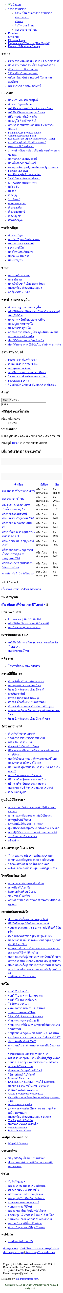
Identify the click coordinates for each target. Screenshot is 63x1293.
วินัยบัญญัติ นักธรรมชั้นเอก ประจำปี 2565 (32, 384)
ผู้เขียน (44, 484)
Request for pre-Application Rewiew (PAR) (31, 138)
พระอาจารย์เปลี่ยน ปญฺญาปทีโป (26, 319)
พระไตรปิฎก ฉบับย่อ (20, 104)
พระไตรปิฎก (15, 235)
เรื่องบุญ (12, 195)
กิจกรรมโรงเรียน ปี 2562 (22, 891)
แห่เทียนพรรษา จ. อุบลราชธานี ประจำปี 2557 (34, 1037)
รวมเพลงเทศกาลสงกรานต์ (23, 1202)
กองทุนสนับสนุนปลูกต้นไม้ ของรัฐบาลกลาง (33, 167)
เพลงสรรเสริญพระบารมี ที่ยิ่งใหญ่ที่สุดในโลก (34, 1058)
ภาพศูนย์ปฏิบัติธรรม (20, 819)
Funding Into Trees (18, 170)
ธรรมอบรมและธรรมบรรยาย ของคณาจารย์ (33, 61)
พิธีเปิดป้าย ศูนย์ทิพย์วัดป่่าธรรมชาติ (28, 923)
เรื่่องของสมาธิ (16, 211)
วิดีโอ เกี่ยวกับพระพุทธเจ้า (23, 73)
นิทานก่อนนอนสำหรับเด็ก (23, 1124)
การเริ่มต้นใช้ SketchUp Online (25, 823)
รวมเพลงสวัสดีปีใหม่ (20, 1206)
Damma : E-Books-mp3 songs (24, 46)
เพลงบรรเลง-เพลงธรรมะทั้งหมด (27, 1185)
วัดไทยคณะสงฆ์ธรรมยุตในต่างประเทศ (30, 855)
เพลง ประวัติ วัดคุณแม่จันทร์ (24, 85)
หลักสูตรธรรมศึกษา (19, 368)
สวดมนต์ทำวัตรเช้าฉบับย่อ (23, 746)
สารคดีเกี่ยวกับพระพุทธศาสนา (26, 681)
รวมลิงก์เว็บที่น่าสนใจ (20, 1241)
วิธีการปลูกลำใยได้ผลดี (21, 1074)
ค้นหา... (14, 400)
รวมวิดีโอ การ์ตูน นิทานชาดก (25, 995)
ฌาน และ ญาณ (17, 203)
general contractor (17, 1127)
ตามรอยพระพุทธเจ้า (20, 1104)
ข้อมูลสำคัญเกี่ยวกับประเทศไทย (26, 1158)
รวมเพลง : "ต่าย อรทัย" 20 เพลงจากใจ (30, 1219)
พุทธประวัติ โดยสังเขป (21, 146)
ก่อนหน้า (14, 589)
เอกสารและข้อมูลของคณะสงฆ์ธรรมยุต (31, 859)
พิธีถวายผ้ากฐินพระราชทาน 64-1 (27, 783)
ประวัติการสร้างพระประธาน (18, 490)
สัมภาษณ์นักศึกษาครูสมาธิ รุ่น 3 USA (30, 936)
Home (15, 442)
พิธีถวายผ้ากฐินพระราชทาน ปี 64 (27, 779)
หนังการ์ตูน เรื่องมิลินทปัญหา (25, 287)
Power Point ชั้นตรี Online (22, 359)
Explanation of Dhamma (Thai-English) (29, 43)
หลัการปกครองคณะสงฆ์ (22, 158)
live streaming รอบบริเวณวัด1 (24, 619)
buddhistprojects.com (26, 1278)
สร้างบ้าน (13, 840)
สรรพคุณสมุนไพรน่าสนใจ (23, 1190)
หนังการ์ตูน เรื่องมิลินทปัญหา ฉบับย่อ (29, 1116)
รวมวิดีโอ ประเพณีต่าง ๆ (22, 999)
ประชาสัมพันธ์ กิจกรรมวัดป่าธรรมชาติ (30, 787)
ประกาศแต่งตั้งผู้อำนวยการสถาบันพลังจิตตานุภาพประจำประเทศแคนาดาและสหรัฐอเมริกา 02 (34, 969)
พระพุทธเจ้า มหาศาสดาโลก (24, 685)
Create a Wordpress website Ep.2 (25, 1093)
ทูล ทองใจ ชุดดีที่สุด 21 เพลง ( (25, 1223)
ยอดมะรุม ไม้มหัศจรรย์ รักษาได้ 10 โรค (31, 1215)
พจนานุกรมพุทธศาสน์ (21, 243)
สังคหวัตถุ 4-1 (16, 220)
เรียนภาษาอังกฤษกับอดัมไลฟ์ (25, 1070)
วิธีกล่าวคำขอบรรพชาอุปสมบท (26, 738)
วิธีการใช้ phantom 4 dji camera (25, 1016)
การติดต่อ (13, 36)
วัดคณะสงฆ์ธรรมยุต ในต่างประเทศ (28, 864)
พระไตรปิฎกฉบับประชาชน (24, 239)
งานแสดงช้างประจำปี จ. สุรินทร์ (26, 1008)
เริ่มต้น (5, 589)
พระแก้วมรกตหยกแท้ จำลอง (24, 775)
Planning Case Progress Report (24, 132)
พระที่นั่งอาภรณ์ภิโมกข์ (22, 163)
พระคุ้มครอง (10, 1248)
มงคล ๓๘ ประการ (18, 256)
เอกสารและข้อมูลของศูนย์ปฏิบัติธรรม (30, 815)
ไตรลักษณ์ (14, 199)
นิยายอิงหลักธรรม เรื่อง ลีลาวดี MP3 (29, 718)
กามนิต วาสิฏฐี (16, 693)
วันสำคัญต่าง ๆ (17, 1181)
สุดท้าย (37, 589)
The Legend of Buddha (20, 1120)
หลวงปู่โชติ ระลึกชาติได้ (22, 120)
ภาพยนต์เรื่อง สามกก (20, 1066)
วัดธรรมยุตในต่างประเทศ (40, 1252)
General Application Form (22, 135)
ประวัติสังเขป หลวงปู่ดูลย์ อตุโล (26, 340)
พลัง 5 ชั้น (13, 186)
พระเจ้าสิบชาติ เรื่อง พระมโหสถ (26, 283)
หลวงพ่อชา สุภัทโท (19, 328)
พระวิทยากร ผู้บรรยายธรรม (24, 627)
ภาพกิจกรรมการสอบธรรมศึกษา (27, 372)
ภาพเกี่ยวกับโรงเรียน (20, 887)
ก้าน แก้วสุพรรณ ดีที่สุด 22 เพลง (26, 1227)
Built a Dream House (19, 1130)
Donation (13, 33)
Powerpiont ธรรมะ (18, 380)
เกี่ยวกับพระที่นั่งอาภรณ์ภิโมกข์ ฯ (23, 604)
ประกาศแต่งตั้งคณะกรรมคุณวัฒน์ (28, 919)
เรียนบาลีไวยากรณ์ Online (23, 364)
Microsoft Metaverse (19, 1078)
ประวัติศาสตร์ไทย (18, 650)
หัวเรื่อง (18, 484)
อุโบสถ (19, 21)
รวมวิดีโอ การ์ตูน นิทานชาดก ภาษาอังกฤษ (33, 1062)
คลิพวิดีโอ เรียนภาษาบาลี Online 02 (28, 623)
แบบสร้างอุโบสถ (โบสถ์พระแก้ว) (27, 142)
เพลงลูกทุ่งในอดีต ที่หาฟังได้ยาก (26, 1198)
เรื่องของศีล (15, 207)
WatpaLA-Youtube (18, 1143)
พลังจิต (12, 191)
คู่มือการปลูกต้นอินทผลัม (22, 116)
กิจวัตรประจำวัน (24, 25)
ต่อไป (29, 589)
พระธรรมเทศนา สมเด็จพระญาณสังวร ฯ (31, 65)
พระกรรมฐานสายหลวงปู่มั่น (24, 307)
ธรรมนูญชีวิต (16, 247)
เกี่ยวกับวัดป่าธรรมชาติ (21, 733)
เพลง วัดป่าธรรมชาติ (20, 742)
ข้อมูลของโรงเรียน (19, 895)
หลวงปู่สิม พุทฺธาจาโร (20, 323)
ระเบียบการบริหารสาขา (22, 976)
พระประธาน (22, 17)
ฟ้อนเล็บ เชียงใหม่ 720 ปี (22, 1041)
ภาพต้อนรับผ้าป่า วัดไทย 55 (18, 573)
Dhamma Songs (16, 40)
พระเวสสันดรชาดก (19, 275)
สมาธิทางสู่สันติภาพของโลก (24, 174)
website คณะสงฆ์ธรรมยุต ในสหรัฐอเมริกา (32, 868)
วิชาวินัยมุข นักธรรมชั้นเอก (24, 178)
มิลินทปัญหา (15, 260)
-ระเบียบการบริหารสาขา (22, 836)
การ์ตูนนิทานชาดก (19, 292)
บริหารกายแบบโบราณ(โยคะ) (25, 1194)
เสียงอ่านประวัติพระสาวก (23, 69)
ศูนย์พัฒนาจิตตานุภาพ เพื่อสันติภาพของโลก (33, 828)
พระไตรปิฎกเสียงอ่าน (20, 251)
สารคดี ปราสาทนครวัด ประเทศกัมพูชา (31, 706)
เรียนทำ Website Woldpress (23, 1090)
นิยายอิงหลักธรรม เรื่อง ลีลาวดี (26, 689)
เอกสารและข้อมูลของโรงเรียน (26, 883)
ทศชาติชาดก (15, 279)
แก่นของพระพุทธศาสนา (22, 182)
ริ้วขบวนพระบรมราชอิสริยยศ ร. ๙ (28, 1053)
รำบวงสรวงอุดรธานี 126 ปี (23, 1020)
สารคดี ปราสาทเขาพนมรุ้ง (23, 697)
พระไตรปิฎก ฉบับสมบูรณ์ (23, 100)
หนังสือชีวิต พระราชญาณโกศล (26, 112)
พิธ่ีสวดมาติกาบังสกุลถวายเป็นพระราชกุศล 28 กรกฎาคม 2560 (17, 554)
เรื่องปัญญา (14, 215)
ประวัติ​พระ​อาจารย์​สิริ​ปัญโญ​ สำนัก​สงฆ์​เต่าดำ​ (34, 344)
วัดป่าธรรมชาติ (17, 8)
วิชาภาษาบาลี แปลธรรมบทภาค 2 (28, 376)
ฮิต (57, 484)
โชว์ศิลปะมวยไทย (18, 1004)
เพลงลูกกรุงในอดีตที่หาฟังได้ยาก (27, 1210)
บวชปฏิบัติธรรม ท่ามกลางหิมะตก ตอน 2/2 (32, 832)
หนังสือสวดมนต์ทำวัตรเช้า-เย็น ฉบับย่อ (30, 108)
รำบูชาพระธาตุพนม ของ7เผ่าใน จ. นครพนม (34, 1033)
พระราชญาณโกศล (26, 29)
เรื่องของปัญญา (17, 792)
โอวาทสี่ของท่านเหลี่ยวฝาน (24, 666)
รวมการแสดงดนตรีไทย (21, 1012)
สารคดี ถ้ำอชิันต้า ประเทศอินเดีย (27, 702)
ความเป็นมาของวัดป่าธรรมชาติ (33, 13)
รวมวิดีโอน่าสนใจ (18, 991)
